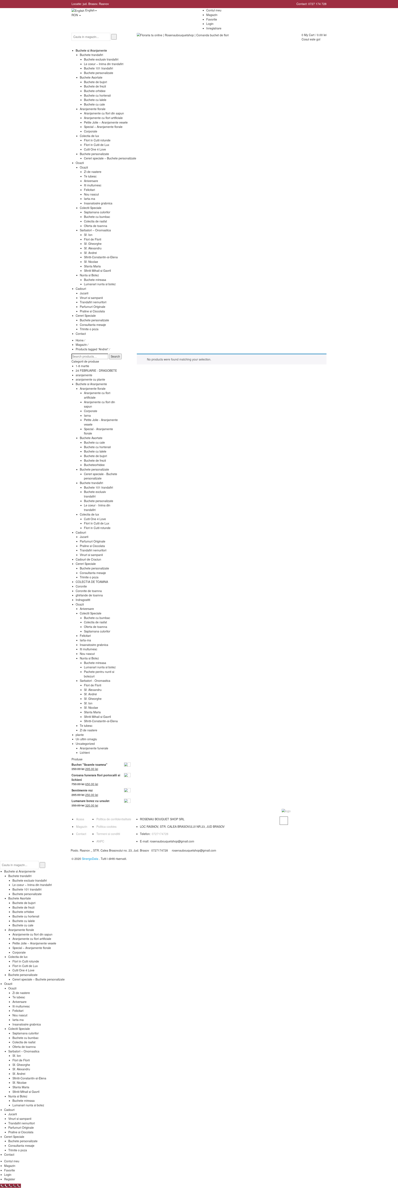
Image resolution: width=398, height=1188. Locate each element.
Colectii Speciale (90, 613)
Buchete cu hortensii (97, 447)
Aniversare (87, 609)
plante (80, 735)
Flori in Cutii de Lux (96, 523)
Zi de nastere (88, 730)
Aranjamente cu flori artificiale (31, 939)
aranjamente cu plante (90, 379)
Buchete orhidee (23, 912)
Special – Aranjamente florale (31, 948)
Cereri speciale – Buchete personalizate (38, 979)
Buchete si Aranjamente (91, 384)
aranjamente (84, 375)
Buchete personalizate (94, 469)
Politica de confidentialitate (113, 819)
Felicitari (85, 635)
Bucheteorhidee (94, 465)
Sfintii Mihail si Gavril (97, 717)
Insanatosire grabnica (94, 645)
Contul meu (11, 1161)
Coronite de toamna (89, 591)
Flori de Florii (92, 685)
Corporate (90, 411)
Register (9, 1179)
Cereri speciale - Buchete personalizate (100, 476)
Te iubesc (86, 725)
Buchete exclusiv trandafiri (95, 494)
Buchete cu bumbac (97, 618)
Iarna (87, 415)
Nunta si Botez (89, 658)
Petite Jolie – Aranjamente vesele (34, 943)
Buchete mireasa (95, 663)
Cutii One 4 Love (95, 519)
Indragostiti (83, 600)
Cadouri (81, 532)
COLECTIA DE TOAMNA (92, 582)
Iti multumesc (88, 649)
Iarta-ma (85, 640)
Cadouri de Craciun (88, 559)
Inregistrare (213, 28)
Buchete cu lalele (95, 451)
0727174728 (160, 834)
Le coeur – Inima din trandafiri (32, 885)
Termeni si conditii (108, 834)
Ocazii (80, 604)
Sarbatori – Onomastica (23, 1051)
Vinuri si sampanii (91, 555)
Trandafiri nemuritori (93, 550)
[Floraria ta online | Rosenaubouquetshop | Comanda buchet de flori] (183, 35)
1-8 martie (82, 366)
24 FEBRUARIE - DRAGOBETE (96, 370)
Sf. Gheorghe (93, 699)
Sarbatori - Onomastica (95, 680)
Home (80, 340)
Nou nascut (87, 654)
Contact (81, 834)
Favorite (9, 1170)
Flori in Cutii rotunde (97, 528)
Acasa (80, 819)
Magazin (81, 344)
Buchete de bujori (95, 456)
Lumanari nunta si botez (100, 667)
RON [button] (75, 15)
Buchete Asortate (91, 438)
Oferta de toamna (95, 627)
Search (115, 356)
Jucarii (84, 537)
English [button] (89, 10)
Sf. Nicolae (91, 707)
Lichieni (85, 752)
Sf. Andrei (90, 694)
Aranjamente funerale (94, 748)
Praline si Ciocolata (92, 546)
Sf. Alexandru (93, 690)
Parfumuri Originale (92, 541)
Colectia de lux (89, 514)
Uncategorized (85, 743)
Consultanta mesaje (93, 573)
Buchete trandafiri (91, 483)
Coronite (81, 586)
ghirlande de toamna (89, 595)
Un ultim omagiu (86, 739)
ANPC (100, 841)
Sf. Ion (88, 703)
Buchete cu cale (94, 442)
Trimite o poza (89, 577)
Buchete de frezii (95, 460)
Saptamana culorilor (97, 631)
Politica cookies (106, 826)
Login (210, 24)
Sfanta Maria (92, 712)
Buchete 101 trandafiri (98, 487)
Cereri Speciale (86, 564)
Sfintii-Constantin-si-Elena (101, 721)
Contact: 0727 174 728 (311, 4)
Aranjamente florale (93, 388)
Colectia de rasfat (95, 622)
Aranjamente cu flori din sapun (32, 934)
